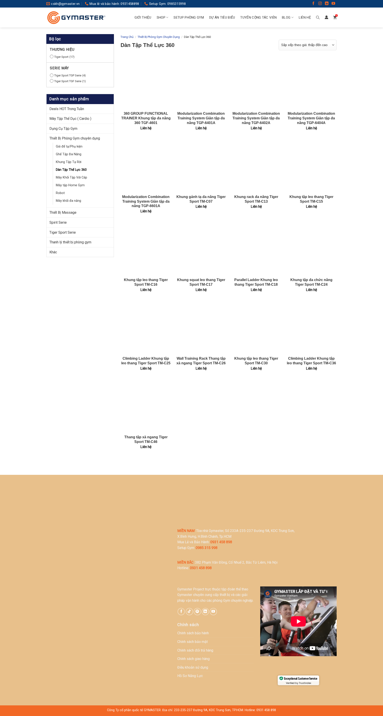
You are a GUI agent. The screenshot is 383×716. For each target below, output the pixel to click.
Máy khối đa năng (68, 201)
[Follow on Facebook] (313, 4)
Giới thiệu (143, 17)
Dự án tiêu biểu (222, 17)
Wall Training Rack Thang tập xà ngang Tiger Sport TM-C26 (201, 361)
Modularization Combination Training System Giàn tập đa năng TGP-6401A (201, 118)
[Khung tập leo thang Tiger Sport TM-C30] (256, 327)
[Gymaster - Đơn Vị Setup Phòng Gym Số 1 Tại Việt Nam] (76, 17)
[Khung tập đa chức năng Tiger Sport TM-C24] (311, 248)
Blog (286, 17)
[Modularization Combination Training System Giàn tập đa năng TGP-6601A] (146, 165)
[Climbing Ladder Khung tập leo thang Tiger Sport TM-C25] (146, 327)
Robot (60, 193)
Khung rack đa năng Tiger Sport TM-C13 (256, 199)
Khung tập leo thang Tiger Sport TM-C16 (146, 282)
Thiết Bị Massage (62, 212)
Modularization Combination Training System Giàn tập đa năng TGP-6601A (146, 201)
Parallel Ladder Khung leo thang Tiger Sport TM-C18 (256, 282)
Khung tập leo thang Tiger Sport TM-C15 (311, 199)
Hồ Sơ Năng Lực (190, 676)
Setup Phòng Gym (189, 17)
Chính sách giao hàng (193, 659)
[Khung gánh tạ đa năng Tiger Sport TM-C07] (201, 165)
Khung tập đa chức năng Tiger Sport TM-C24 (311, 282)
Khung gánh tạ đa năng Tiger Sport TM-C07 (201, 199)
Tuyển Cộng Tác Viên (258, 17)
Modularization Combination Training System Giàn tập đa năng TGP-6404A (311, 118)
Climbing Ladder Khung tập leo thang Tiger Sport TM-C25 (145, 361)
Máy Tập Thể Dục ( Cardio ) (70, 118)
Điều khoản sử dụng (192, 667)
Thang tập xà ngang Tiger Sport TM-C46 (146, 439)
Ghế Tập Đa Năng (68, 154)
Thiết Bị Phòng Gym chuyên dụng (74, 138)
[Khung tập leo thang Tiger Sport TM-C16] (146, 248)
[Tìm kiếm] (318, 17)
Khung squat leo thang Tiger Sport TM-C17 (201, 282)
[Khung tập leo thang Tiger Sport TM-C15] (311, 165)
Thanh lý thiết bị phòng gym (70, 242)
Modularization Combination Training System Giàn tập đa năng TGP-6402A (256, 118)
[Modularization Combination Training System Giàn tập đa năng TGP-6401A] (201, 82)
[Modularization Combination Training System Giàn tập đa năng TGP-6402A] (256, 82)
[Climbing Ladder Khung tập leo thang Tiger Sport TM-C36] (311, 327)
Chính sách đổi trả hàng (195, 650)
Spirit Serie (58, 222)
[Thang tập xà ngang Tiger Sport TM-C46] (146, 406)
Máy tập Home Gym (70, 185)
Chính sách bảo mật (192, 642)
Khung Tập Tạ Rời (68, 162)
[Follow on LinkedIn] (326, 4)
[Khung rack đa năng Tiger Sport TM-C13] (256, 165)
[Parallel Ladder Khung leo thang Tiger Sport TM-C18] (256, 248)
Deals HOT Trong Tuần (66, 109)
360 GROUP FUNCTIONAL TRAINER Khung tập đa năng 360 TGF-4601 (146, 118)
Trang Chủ (127, 37)
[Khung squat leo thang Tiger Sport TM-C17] (201, 248)
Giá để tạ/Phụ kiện (69, 146)
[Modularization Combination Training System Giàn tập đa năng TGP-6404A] (311, 82)
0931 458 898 (266, 710)
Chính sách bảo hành (193, 633)
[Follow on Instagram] (320, 4)
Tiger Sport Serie (62, 232)
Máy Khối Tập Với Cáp (71, 177)
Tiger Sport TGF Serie (67, 81)
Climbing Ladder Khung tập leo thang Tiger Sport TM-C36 (311, 361)
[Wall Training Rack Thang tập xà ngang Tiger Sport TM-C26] (201, 327)
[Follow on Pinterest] (197, 611)
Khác (53, 252)
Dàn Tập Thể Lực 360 (71, 170)
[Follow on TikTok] (189, 611)
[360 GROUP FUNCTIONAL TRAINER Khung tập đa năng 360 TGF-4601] (146, 82)
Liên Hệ (305, 17)
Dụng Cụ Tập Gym (63, 128)
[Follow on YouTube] (333, 4)
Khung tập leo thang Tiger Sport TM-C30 (256, 361)
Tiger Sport (61, 56)
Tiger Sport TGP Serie (67, 75)
